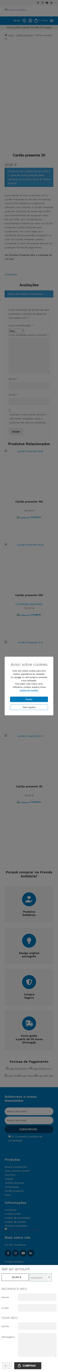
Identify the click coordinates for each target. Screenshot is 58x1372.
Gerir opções (29, 707)
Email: (5, 1307)
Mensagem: (8, 1336)
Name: (5, 1297)
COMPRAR (29, 1365)
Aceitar (29, 699)
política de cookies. (29, 690)
